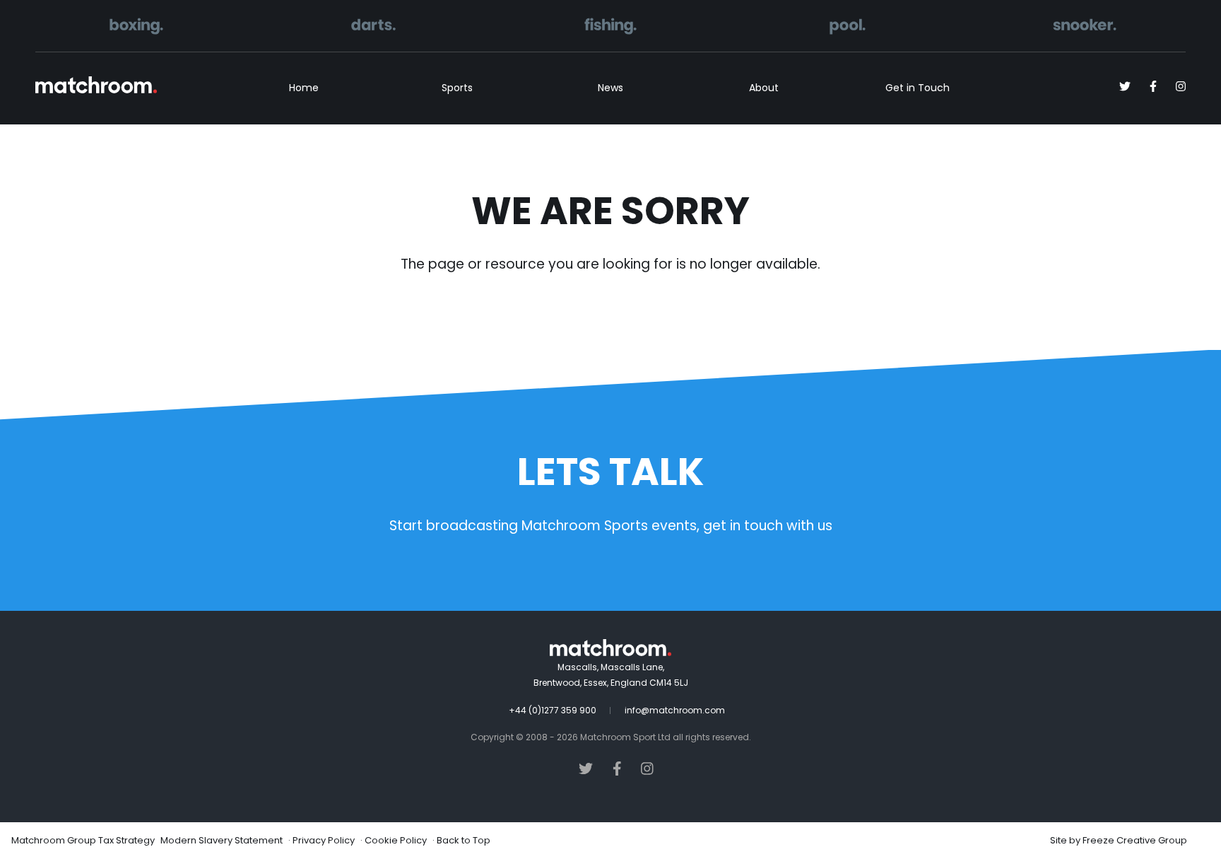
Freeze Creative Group (1135, 840)
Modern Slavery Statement (221, 840)
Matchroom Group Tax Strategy (83, 840)
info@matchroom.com (675, 710)
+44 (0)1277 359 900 (552, 710)
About (764, 88)
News (610, 88)
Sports (457, 88)
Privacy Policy (324, 840)
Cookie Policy (396, 840)
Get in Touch (917, 88)
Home (304, 88)
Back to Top (463, 840)
